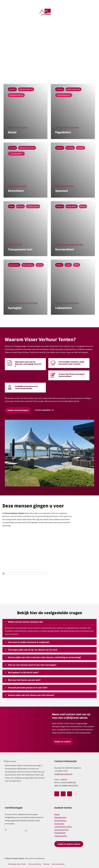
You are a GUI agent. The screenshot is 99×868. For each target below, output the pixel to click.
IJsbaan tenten (60, 836)
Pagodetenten (60, 817)
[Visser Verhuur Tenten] (49, 13)
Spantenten (59, 823)
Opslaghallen (60, 832)
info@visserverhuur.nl (74, 3)
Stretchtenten (60, 820)
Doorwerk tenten (61, 829)
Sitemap (46, 864)
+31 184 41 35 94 (55, 3)
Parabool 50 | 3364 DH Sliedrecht (31, 3)
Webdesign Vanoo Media (17, 864)
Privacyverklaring (34, 864)
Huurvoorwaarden (58, 864)
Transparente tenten (63, 826)
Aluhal (57, 814)
